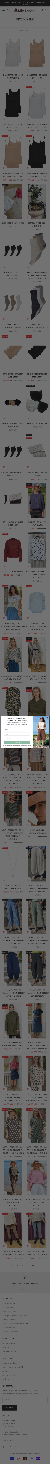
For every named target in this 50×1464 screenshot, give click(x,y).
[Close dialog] (47, 718)
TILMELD (17, 742)
